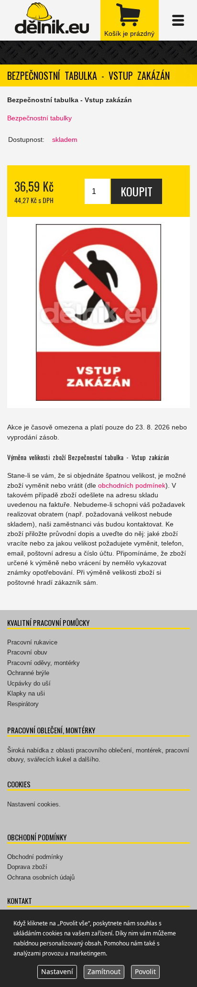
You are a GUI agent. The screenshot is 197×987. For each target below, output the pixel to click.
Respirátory (23, 704)
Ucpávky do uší (29, 683)
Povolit (145, 971)
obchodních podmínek (131, 485)
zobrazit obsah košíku (129, 20)
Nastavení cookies (33, 804)
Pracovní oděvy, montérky (43, 662)
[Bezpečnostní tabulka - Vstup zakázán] (98, 312)
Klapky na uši (26, 693)
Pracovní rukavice (32, 642)
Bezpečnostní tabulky (39, 118)
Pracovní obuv (27, 652)
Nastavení (57, 971)
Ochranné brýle (28, 672)
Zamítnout (104, 971)
